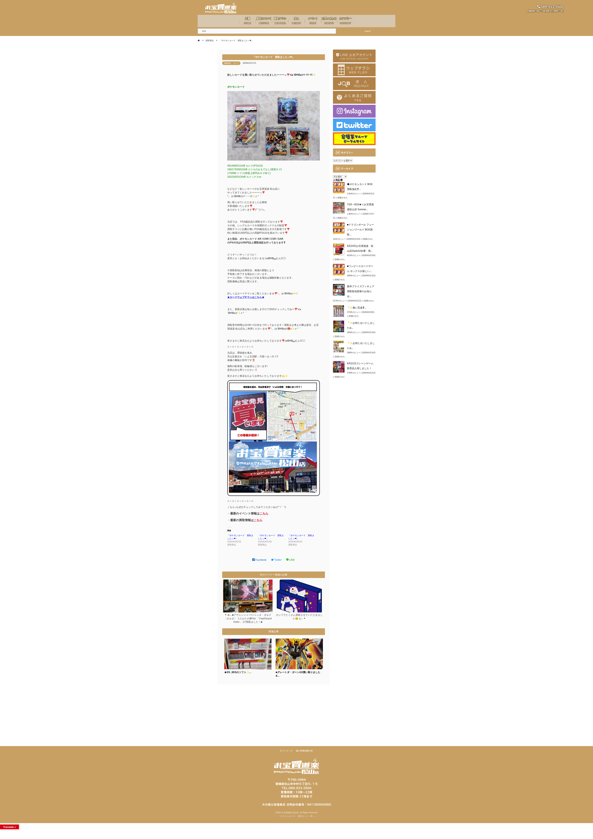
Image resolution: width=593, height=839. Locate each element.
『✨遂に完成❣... (356, 307)
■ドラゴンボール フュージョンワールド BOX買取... (360, 229)
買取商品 (227, 63)
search (368, 31)
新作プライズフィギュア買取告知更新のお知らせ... (360, 291)
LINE (292, 560)
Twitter (278, 560)
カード (236, 63)
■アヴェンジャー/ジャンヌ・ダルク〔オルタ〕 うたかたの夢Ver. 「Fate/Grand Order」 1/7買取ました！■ (248, 618)
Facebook (260, 560)
